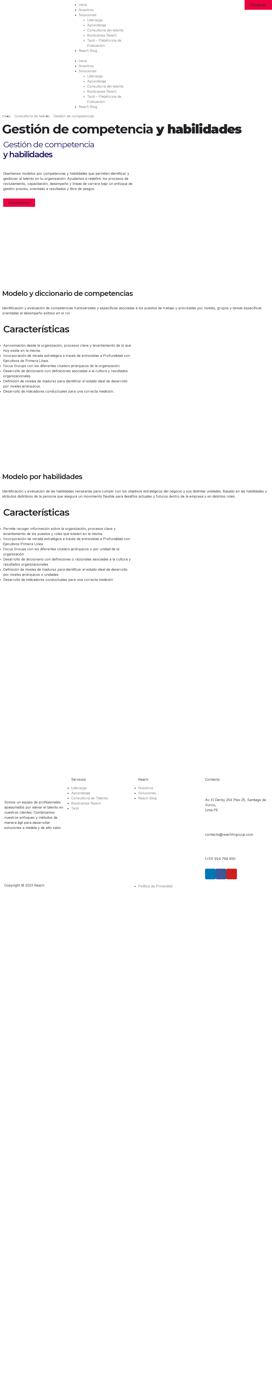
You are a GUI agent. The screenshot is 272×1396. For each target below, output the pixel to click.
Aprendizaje (96, 25)
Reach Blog (88, 50)
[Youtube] (231, 874)
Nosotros (86, 10)
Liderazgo (95, 20)
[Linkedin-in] (210, 874)
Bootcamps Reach (102, 35)
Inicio (83, 5)
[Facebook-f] (221, 874)
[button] (102, 55)
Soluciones (87, 15)
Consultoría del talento (105, 30)
